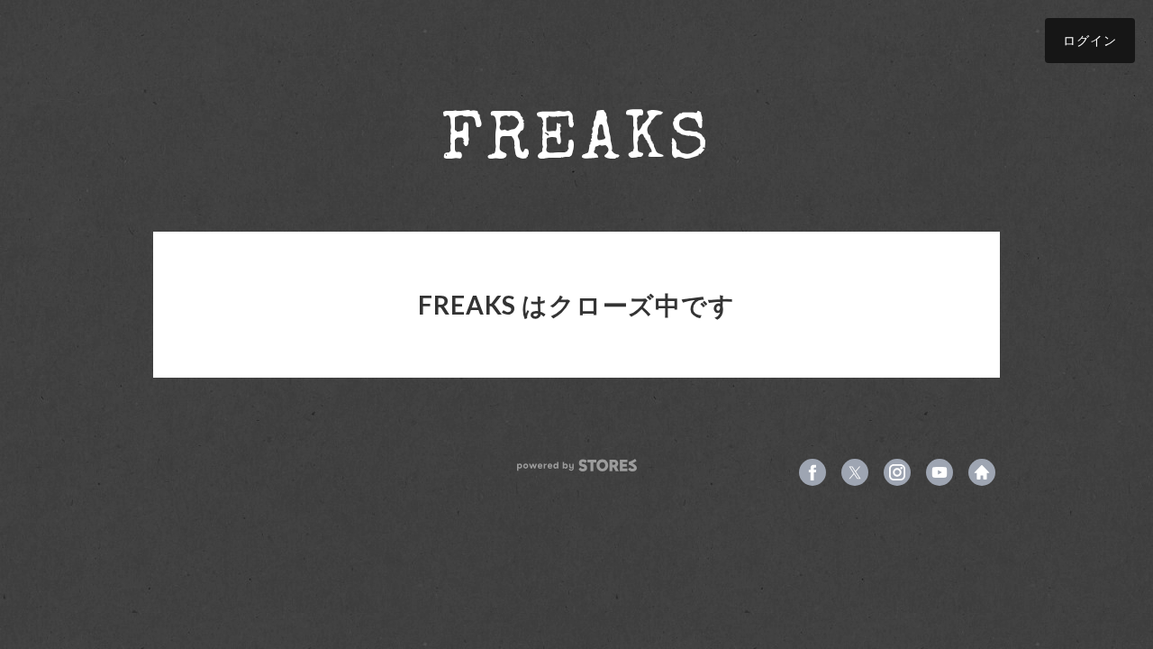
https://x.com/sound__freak (854, 472)
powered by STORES (577, 465)
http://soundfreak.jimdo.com (981, 472)
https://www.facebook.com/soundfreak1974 (812, 472)
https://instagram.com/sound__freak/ (897, 472)
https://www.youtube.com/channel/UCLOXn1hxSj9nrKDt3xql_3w (939, 472)
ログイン (1090, 40)
